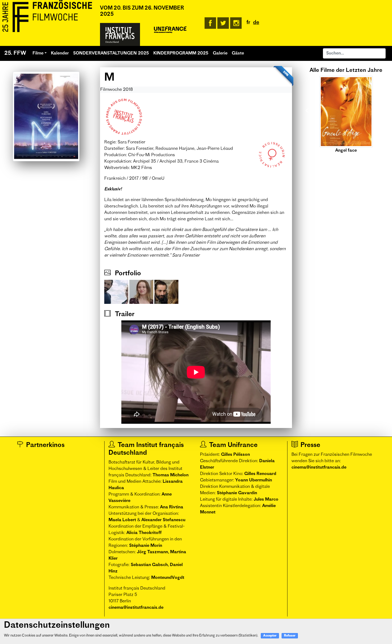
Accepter (270, 635)
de (256, 22)
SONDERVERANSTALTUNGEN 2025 (111, 53)
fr (248, 22)
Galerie (220, 53)
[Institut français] (120, 34)
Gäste (238, 53)
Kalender (60, 53)
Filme (38, 53)
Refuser (289, 635)
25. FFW (15, 53)
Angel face (346, 150)
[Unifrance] (170, 30)
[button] (307, 110)
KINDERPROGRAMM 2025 (181, 53)
